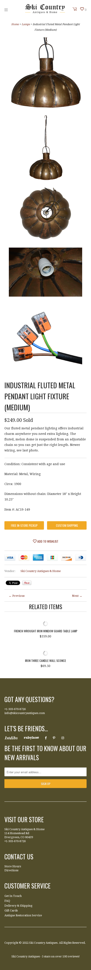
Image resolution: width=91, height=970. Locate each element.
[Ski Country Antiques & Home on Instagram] (62, 737)
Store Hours (12, 866)
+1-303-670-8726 (15, 709)
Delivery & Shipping (18, 905)
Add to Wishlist (47, 541)
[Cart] (75, 9)
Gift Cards (11, 910)
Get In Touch (13, 896)
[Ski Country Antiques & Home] (45, 12)
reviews (73, 956)
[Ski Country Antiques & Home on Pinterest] (54, 737)
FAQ (7, 900)
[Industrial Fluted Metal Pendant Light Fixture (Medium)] (45, 74)
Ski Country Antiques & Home (41, 571)
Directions (11, 870)
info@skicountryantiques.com (24, 713)
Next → (77, 595)
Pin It (26, 583)
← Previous (17, 595)
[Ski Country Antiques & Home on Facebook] (46, 737)
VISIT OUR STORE (24, 819)
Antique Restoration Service (23, 915)
